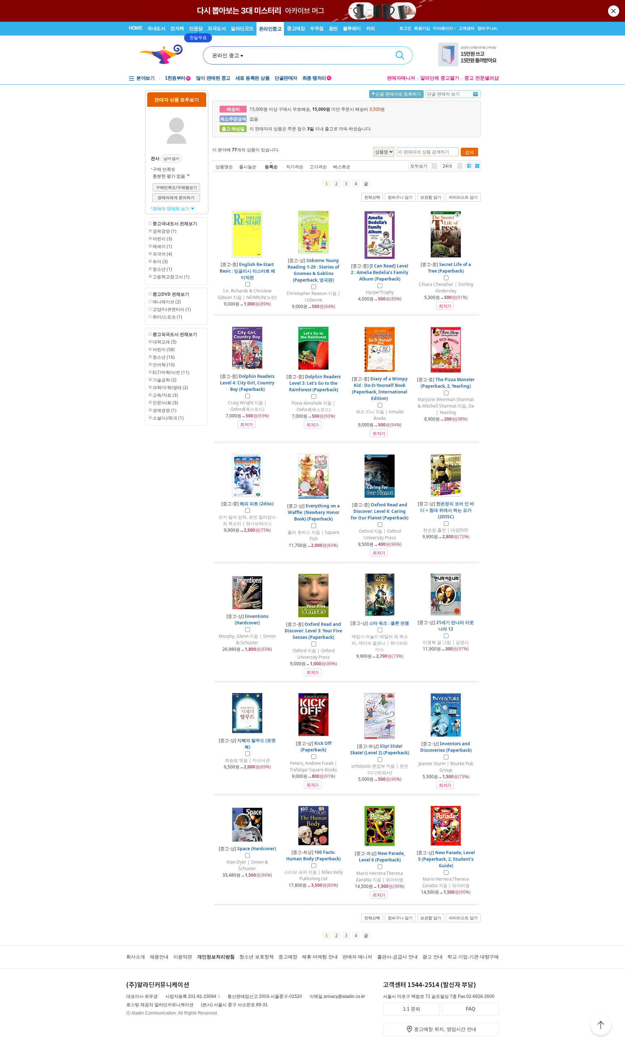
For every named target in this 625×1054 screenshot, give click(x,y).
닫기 (614, 11)
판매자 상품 (176, 99)
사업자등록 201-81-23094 (190, 996)
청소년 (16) (164, 357)
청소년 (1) (162, 269)
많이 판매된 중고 (213, 78)
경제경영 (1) (165, 231)
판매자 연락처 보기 (172, 209)
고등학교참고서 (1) (171, 277)
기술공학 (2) (165, 380)
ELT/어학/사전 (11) (171, 372)
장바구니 (487, 28)
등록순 (271, 167)
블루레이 (352, 28)
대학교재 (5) (165, 342)
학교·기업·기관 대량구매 (473, 957)
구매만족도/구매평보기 (176, 187)
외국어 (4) (162, 254)
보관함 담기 (430, 197)
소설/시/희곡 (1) (168, 418)
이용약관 (182, 957)
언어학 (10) (164, 365)
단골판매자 (286, 78)
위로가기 (600, 1026)
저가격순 (294, 167)
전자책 (177, 28)
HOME (135, 28)
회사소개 (135, 957)
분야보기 (145, 78)
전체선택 (372, 197)
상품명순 (224, 167)
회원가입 (422, 28)
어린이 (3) (162, 239)
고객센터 (467, 28)
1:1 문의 (411, 1009)
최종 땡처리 (316, 78)
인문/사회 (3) (165, 403)
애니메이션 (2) (167, 302)
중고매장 (296, 28)
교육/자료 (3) (165, 395)
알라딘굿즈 (242, 28)
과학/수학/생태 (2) (170, 387)
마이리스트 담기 (463, 197)
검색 (400, 55)
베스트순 (341, 167)
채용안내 (159, 957)
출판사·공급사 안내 (397, 957)
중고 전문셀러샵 (481, 78)
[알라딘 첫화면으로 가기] (164, 54)
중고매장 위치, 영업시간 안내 (445, 1029)
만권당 (196, 28)
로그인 (405, 28)
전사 (155, 158)
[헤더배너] (468, 54)
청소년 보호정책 (256, 957)
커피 (370, 28)
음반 (333, 28)
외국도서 (217, 28)
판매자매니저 (401, 78)
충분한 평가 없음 (169, 176)
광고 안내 (432, 957)
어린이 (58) (164, 349)
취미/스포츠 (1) (167, 317)
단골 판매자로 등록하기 (398, 94)
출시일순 (247, 167)
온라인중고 (270, 28)
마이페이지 (443, 28)
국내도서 (156, 28)
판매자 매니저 (357, 957)
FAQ (470, 1009)
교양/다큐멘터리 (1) (172, 309)
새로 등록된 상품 (252, 78)
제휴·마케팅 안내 (320, 957)
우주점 (317, 28)
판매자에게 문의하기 (176, 197)
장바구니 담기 (400, 197)
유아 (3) (160, 261)
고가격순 (318, 167)
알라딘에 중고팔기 (439, 78)
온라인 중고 (225, 55)
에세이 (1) (162, 246)
